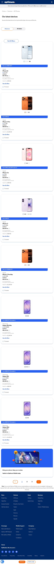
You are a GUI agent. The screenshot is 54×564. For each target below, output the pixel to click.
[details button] (9, 76)
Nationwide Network (5, 528)
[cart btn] (52, 2)
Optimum (31, 531)
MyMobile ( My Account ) (8, 547)
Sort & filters (11, 41)
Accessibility (29, 555)
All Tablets (16, 501)
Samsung (15, 513)
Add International (5, 507)
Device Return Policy (21, 555)
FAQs (39, 504)
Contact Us (18, 534)
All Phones (16, 498)
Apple (15, 510)
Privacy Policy (12, 555)
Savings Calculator (5, 504)
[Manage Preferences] (2, 561)
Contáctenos (19, 537)
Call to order (31, 561)
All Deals (29, 498)
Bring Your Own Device (18, 504)
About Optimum (32, 528)
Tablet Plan (3, 501)
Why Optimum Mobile (6, 534)
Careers (30, 534)
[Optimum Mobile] (9, 2)
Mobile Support (19, 528)
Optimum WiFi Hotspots (6, 531)
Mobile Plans (4, 498)
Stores (3, 545)
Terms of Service (4, 555)
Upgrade (15, 518)
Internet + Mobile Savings (43, 507)
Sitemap (36, 555)
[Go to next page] (38, 481)
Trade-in (15, 507)
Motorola (15, 515)
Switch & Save (31, 501)
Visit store (22, 561)
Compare (6, 86)
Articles (17, 531)
